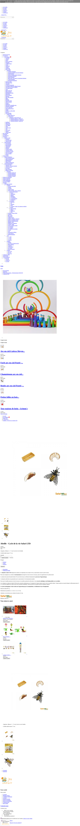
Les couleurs (10, 227)
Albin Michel (10, 246)
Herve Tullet (8, 69)
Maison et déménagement (13, 221)
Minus (7, 98)
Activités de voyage (9, 151)
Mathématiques (9, 160)
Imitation (7, 148)
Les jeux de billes (6, 181)
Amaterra (10, 245)
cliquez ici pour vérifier (27, 818)
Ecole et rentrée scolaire (12, 225)
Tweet (4, 563)
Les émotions (10, 226)
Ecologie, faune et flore (12, 213)
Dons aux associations (7, 801)
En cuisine (8, 168)
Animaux (10, 214)
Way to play (8, 130)
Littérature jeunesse (7, 183)
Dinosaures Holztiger (12, 76)
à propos (4, 11)
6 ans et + (10, 240)
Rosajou (7, 112)
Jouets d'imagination (7, 163)
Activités (10, 188)
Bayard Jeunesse (11, 249)
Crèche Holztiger (11, 79)
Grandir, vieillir (11, 224)
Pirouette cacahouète (10, 106)
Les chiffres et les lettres (12, 228)
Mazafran (7, 96)
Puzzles (7, 154)
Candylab (7, 58)
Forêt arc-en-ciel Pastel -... (11, 363)
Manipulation (8, 145)
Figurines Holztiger (12, 173)
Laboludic (8, 83)
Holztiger (8, 70)
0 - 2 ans (9, 236)
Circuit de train (8, 164)
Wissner (7, 131)
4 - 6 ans (9, 239)
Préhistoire (12, 196)
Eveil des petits (8, 140)
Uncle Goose (8, 127)
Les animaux (13, 197)
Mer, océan (10, 215)
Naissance (8, 139)
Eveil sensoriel (8, 144)
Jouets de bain (8, 141)
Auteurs (8, 250)
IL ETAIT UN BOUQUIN (13, 243)
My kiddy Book (9, 100)
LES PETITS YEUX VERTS (11, 87)
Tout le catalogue (6, 257)
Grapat (7, 64)
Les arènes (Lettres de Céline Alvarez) (13, 86)
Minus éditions (11, 244)
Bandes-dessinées (11, 234)
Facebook (5, 770)
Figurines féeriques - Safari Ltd (16, 121)
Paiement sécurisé (6, 799)
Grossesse (5, 136)
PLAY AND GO (9, 107)
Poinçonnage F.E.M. (10, 108)
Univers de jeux (9, 167)
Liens (1, 266)
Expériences (12, 199)
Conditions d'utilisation (7, 796)
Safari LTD (9, 114)
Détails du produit (6, 570)
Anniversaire (5, 255)
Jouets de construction (7, 177)
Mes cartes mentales (9, 97)
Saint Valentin (13, 208)
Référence (2, 598)
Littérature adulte (6, 254)
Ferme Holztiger (11, 77)
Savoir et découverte (13, 191)
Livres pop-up (11, 233)
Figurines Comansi (11, 176)
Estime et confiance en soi (13, 219)
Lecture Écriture (9, 149)
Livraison (5, 794)
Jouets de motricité (6, 178)
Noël (11, 212)
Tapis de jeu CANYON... (8, 618)
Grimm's (7, 67)
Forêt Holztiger (11, 73)
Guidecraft (8, 68)
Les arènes (10, 248)
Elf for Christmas (9, 61)
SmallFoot (8, 122)
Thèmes (8, 185)
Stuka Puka (8, 123)
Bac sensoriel (5, 133)
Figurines (8, 171)
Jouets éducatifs (7, 142)
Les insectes (5, 55)
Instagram (5, 271)
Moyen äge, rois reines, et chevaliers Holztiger (17, 78)
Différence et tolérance (12, 223)
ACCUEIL (5, 7)
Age (7, 235)
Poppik (7, 109)
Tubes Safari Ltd (11, 115)
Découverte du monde (10, 158)
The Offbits (8, 125)
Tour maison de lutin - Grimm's (14, 408)
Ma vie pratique (9, 95)
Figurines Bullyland (12, 175)
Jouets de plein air (6, 179)
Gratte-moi (8, 65)
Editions (8, 241)
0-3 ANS (5, 8)
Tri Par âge (6, 258)
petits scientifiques (9, 159)
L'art (9, 231)
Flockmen (7, 62)
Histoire (12, 195)
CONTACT (5, 12)
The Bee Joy (8, 124)
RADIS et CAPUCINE (10, 110)
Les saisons (11, 200)
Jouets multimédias (6, 180)
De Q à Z (10, 253)
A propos (5, 797)
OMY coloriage (9, 101)
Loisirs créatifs (11, 189)
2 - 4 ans (9, 237)
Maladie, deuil (11, 222)
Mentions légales (6, 795)
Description (5, 569)
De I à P (9, 252)
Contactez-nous (6, 802)
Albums (9, 187)
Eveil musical (8, 143)
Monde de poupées (9, 170)
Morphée (7, 99)
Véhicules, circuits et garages (11, 166)
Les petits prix (6, 135)
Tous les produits (3, 413)
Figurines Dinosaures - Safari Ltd (17, 119)
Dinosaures (10, 216)
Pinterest (4, 564)
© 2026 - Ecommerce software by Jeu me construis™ (11, 822)
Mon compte (5, 803)
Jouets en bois (5, 155)
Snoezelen (5, 134)
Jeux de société (8, 153)
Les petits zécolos (9, 88)
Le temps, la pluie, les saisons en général (18, 206)
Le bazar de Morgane (10, 85)
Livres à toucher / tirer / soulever (14, 190)
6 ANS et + (5, 10)
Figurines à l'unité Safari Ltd (14, 117)
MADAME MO (9, 90)
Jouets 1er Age (6, 137)
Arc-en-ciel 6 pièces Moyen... (12, 351)
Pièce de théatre (9, 169)
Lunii (7, 89)
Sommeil (4, 182)
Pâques (11, 209)
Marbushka (8, 94)
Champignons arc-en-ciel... (11, 374)
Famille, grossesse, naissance (13, 218)
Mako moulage (8, 91)
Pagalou (7, 103)
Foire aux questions (7, 800)
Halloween (12, 210)
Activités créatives (9, 150)
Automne (12, 204)
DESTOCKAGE (6, 54)
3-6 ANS (5, 9)
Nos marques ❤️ (7, 57)
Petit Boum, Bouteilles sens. (11, 105)
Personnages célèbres (12, 232)
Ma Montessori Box (9, 92)
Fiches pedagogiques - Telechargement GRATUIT (13, 272)
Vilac (7, 128)
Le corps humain (13, 198)
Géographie (12, 194)
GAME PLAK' (9, 63)
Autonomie (8, 146)
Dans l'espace (8, 161)
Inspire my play (9, 81)
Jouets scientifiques (7, 157)
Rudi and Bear (8, 113)
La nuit (9, 230)
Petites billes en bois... (9, 397)
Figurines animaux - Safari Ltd (16, 118)
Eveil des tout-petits (12, 186)
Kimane (9, 242)
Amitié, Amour (11, 217)
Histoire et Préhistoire (10, 162)
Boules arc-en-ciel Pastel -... (12, 386)
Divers (7, 60)
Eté (11, 203)
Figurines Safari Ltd (12, 172)
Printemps (12, 201)
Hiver (11, 205)
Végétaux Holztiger (12, 71)
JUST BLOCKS (9, 82)
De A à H (10, 251)
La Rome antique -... (7, 654)
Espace (11, 192)
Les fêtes (10, 207)
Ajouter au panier (4, 557)
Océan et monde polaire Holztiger (14, 74)
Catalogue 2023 (6, 274)
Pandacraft (8, 104)
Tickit (7, 126)
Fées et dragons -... (6, 636)
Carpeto (7, 59)
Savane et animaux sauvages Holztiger (15, 72)
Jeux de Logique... (9, 152)
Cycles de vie (10, 116)
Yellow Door (8, 132)
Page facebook (6, 270)
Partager (4, 562)
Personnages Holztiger (12, 80)
